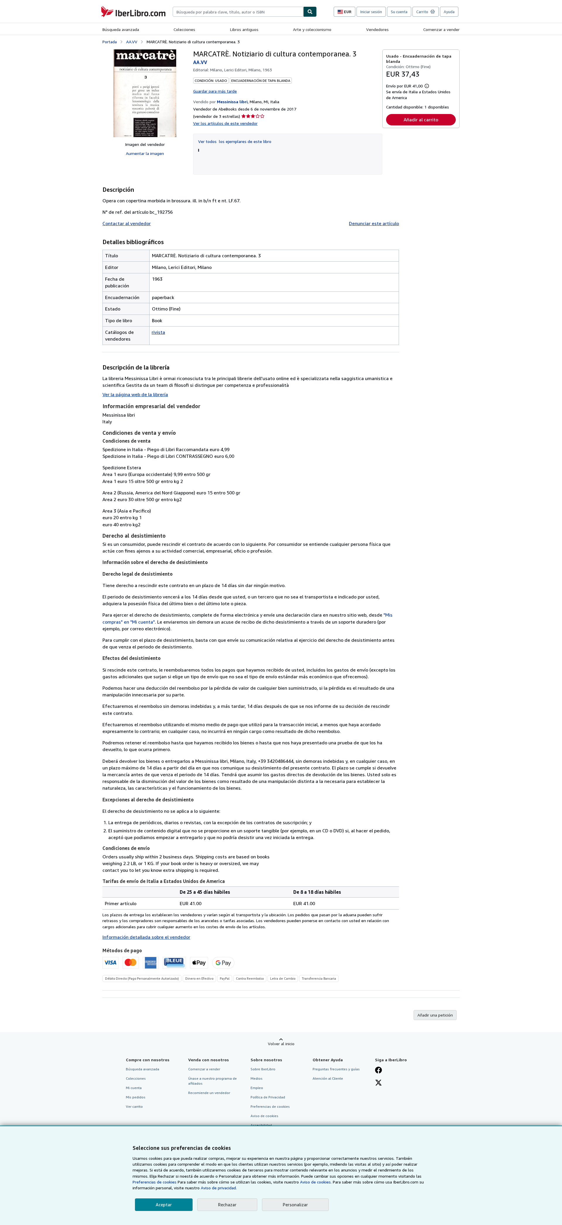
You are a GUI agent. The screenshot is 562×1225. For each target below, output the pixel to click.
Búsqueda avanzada (120, 29)
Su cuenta (399, 11)
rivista (158, 332)
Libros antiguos (244, 29)
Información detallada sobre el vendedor (146, 937)
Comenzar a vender (441, 29)
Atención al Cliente (328, 1078)
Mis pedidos (135, 1097)
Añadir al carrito (421, 120)
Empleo (257, 1088)
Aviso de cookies (264, 1116)
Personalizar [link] (295, 1204)
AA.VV (131, 41)
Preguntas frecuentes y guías (336, 1069)
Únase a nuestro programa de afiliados (212, 1081)
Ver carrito (134, 1106)
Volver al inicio (281, 1043)
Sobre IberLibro (263, 1069)
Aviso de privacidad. (219, 1187)
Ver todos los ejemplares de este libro (234, 141)
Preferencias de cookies (155, 1181)
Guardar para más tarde (215, 91)
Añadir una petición (435, 1014)
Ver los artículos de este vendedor (225, 123)
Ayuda (449, 11)
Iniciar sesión (371, 11)
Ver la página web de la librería (135, 394)
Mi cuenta (134, 1088)
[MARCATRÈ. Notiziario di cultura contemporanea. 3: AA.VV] (145, 93)
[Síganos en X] (378, 1083)
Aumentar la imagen (145, 153)
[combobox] (238, 12)
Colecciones (184, 29)
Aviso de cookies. (316, 1181)
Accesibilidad (261, 1125)
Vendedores (377, 29)
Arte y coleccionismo (312, 29)
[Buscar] (310, 12)
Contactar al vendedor (126, 223)
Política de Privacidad (268, 1097)
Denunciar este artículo (374, 223)
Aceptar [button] (164, 1204)
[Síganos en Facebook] (378, 1070)
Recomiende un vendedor (209, 1093)
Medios (257, 1078)
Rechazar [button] (227, 1204)
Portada (109, 41)
